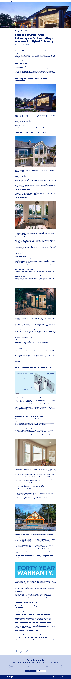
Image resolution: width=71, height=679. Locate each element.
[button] (56, 1)
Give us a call (41, 670)
